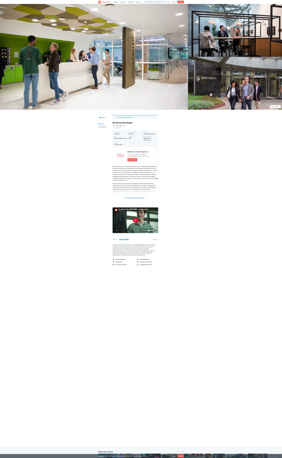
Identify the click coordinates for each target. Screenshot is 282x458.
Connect (155, 239)
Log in (173, 2)
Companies (138, 2)
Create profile (132, 160)
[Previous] (181, 452)
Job (114, 125)
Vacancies (115, 2)
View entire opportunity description (134, 198)
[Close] (280, 456)
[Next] (183, 452)
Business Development (149, 134)
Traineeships (123, 2)
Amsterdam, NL (120, 125)
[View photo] (94, 57)
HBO (130, 138)
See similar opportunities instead (125, 117)
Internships (131, 2)
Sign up (181, 2)
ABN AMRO (101, 124)
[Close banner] (156, 151)
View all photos (275, 106)
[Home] (104, 2)
